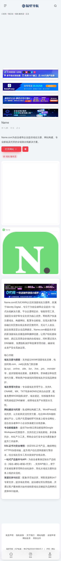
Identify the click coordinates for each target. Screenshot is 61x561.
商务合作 (37, 538)
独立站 (10, 13)
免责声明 (9, 535)
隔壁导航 (9, 549)
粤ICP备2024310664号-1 (33, 549)
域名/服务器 (19, 13)
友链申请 (51, 535)
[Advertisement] (30, 41)
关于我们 (30, 535)
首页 (5, 13)
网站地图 (41, 535)
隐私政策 (20, 535)
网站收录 (26, 538)
